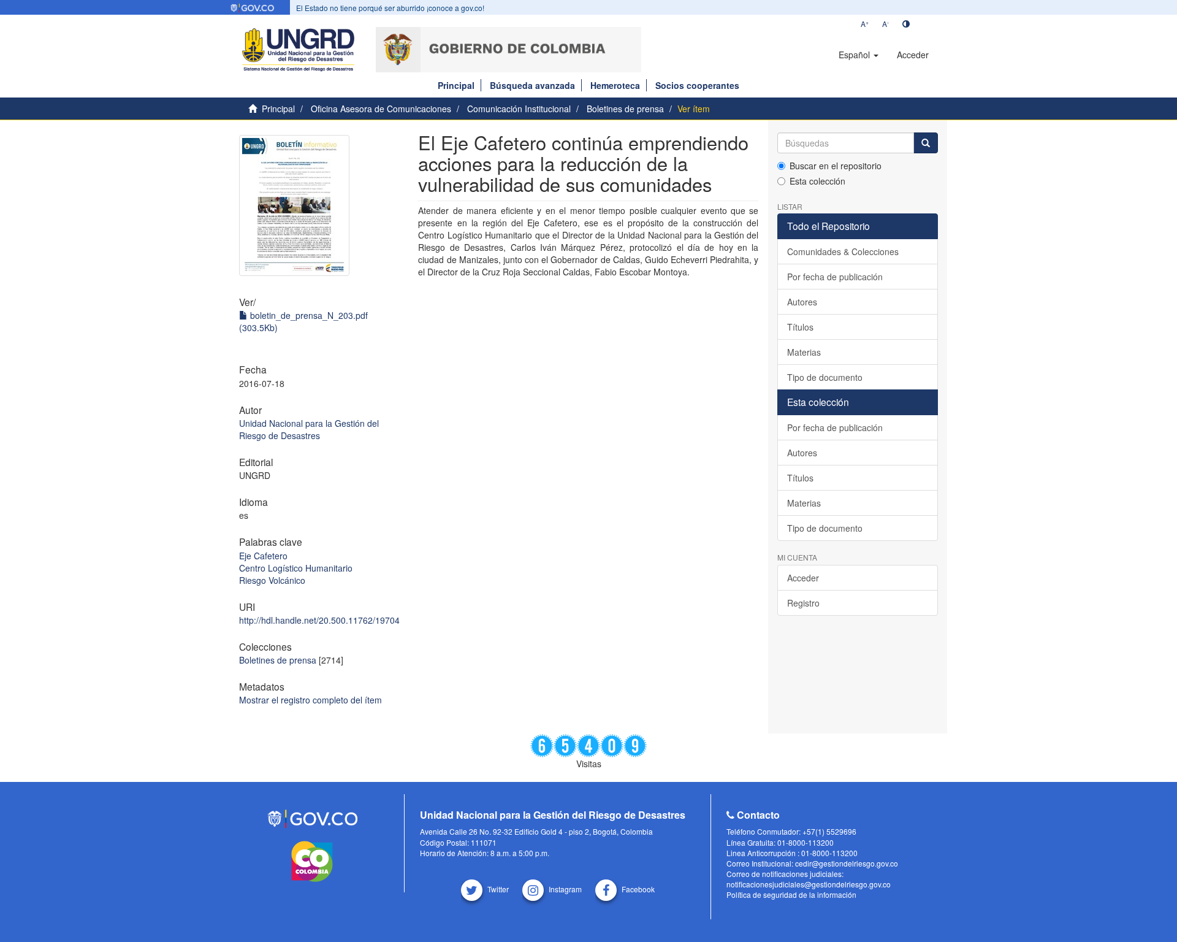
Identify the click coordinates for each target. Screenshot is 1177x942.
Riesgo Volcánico (272, 580)
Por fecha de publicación (835, 276)
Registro (803, 603)
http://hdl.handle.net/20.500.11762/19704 (319, 620)
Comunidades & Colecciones (843, 251)
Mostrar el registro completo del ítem (310, 700)
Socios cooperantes (697, 85)
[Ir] (925, 142)
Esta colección (817, 181)
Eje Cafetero (263, 556)
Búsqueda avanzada (532, 85)
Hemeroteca (615, 85)
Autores (802, 302)
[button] (858, 54)
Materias (804, 352)
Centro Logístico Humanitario (295, 568)
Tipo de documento (825, 377)
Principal (456, 85)
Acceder (803, 578)
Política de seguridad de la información (791, 894)
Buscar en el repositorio (836, 165)
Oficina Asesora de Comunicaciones (381, 108)
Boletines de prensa (625, 108)
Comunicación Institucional (519, 108)
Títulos (800, 327)
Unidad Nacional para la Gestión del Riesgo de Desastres (309, 429)
